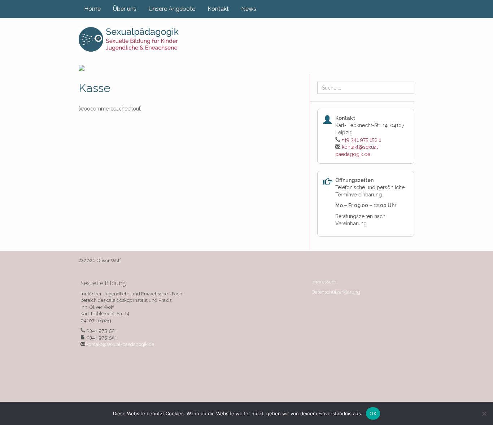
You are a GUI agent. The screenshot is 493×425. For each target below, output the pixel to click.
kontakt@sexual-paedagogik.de (120, 344)
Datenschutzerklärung (335, 292)
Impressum (323, 282)
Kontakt (218, 8)
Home (92, 8)
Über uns (124, 8)
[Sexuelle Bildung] (129, 39)
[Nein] (484, 413)
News (248, 8)
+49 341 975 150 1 (361, 140)
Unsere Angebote (172, 8)
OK (373, 413)
